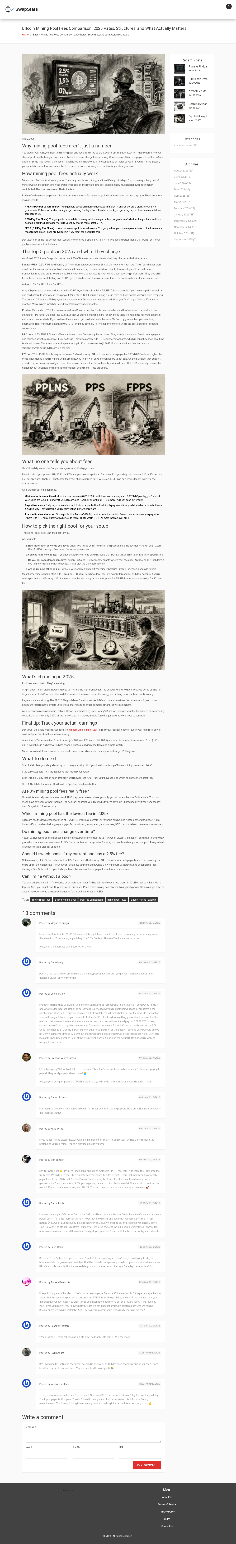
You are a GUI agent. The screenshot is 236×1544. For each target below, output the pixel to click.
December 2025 (185, 220)
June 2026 (182, 183)
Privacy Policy (167, 1511)
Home (25, 34)
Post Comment (147, 1465)
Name (29, 1447)
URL (121, 1447)
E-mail (76, 1447)
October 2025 (184, 233)
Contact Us (167, 1526)
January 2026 (184, 214)
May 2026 (182, 189)
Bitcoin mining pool (65, 899)
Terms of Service (167, 1504)
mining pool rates (116, 899)
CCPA (167, 1519)
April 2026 (182, 195)
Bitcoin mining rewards (143, 899)
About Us (167, 1497)
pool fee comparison (91, 899)
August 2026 (183, 170)
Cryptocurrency (185, 145)
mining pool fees (41, 899)
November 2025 (185, 227)
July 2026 (182, 177)
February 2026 (184, 208)
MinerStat (91, 729)
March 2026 (183, 202)
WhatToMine (76, 729)
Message (31, 1427)
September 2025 (185, 239)
